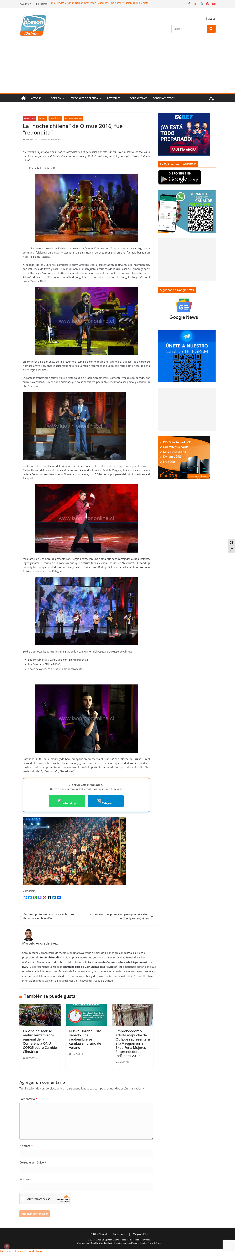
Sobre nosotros (164, 98)
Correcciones (119, 1234)
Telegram (108, 803)
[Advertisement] (117, 68)
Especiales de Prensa (84, 98)
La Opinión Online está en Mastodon (21, 1251)
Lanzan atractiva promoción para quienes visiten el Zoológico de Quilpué (119, 916)
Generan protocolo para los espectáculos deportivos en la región (48, 916)
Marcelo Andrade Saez (52, 139)
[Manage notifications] (6, 1246)
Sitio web (25, 1179)
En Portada (29, 118)
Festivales (113, 98)
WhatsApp (69, 803)
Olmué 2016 (55, 118)
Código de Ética (140, 1234)
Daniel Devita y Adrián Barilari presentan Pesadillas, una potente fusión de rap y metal (99, 3)
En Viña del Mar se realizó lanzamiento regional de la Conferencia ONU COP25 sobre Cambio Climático (40, 1041)
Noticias (35, 98)
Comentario (28, 1099)
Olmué (42, 118)
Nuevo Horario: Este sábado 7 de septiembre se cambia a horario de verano (85, 1039)
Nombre (26, 1146)
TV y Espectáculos (73, 118)
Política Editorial (98, 1234)
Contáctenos (138, 98)
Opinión (56, 98)
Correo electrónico (32, 1162)
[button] (43, 98)
